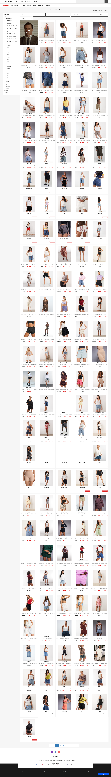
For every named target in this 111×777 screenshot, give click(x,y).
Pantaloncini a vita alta (12, 41)
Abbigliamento (15, 5)
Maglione (8, 68)
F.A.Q (44, 771)
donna (17, 1)
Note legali (87, 771)
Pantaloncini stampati (11, 38)
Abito (8, 54)
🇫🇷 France (38, 764)
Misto (6, 90)
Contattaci (65, 771)
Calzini (8, 47)
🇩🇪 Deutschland (51, 764)
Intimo (23, 5)
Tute (7, 52)
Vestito (8, 70)
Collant (8, 50)
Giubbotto (9, 45)
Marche (27, 1)
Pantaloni (9, 66)
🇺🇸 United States (71, 764)
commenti (72, 760)
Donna (6, 16)
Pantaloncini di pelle (11, 31)
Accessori (41, 5)
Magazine (34, 1)
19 (70, 745)
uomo (22, 1)
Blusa (8, 43)
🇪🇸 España (44, 764)
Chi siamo (24, 771)
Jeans (8, 59)
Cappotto (9, 64)
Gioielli (48, 5)
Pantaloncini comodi (11, 36)
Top (7, 75)
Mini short (9, 23)
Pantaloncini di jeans (11, 33)
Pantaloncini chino (11, 26)
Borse (34, 5)
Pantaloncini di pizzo (11, 30)
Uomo (6, 92)
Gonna (8, 61)
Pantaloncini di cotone (12, 28)
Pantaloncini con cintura (12, 25)
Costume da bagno (11, 63)
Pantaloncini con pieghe (12, 39)
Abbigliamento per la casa (12, 57)
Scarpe (29, 5)
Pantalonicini (9, 20)
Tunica (8, 77)
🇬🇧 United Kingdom (61, 764)
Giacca (8, 78)
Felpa (8, 71)
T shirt (8, 73)
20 (74, 745)
